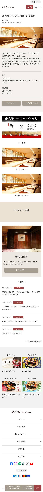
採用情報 (21, 456)
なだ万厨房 (21, 426)
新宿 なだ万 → (21, 270)
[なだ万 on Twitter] (27, 464)
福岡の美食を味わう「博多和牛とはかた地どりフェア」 (19, 321)
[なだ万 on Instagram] (15, 464)
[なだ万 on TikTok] (23, 464)
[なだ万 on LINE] (19, 464)
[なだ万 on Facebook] (11, 464)
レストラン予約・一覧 (29, 6)
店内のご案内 (11, 103)
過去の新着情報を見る (33, 341)
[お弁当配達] (31, 386)
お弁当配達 (21, 441)
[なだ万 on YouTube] (31, 464)
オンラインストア (21, 434)
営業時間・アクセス (32, 103)
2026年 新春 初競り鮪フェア (12, 333)
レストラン (21, 419)
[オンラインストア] (11, 386)
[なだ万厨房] (31, 362)
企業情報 (21, 449)
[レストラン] (11, 362)
